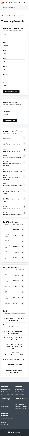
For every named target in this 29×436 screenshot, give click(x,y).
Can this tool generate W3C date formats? (14, 339)
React (2, 401)
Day (4, 50)
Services (4, 387)
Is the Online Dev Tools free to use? (13, 359)
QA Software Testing (20, 392)
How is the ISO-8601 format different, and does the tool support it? (14, 346)
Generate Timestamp (11, 91)
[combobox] (14, 45)
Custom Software (19, 394)
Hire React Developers (20, 404)
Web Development (19, 389)
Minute (5, 66)
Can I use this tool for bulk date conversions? (14, 371)
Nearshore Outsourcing (7, 425)
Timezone (6, 83)
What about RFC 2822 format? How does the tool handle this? (14, 354)
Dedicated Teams (5, 392)
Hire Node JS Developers (21, 408)
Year (4, 34)
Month (5, 42)
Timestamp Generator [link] (17, 15)
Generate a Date (10, 120)
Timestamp (6, 111)
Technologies (6, 399)
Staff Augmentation (6, 389)
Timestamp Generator (7, 7)
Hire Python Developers (21, 406)
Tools (6, 15)
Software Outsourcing (7, 394)
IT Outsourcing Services (7, 418)
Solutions (19, 387)
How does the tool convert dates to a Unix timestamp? (13, 326)
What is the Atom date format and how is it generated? (13, 332)
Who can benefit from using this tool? (13, 365)
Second (5, 74)
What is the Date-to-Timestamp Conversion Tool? (14, 319)
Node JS (3, 404)
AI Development (5, 406)
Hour (4, 58)
